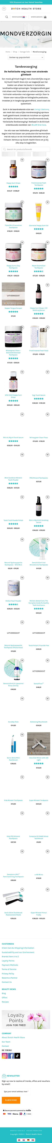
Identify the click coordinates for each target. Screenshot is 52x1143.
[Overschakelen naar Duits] (28, 1140)
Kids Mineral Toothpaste (13, 800)
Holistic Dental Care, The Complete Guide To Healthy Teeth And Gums (39, 603)
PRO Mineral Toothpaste (39, 478)
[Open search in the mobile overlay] (7, 17)
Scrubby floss (13, 722)
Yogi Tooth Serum (38, 395)
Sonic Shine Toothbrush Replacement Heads (13, 914)
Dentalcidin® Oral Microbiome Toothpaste (39, 564)
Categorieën (25, 52)
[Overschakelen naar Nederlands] (23, 1140)
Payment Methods (10, 965)
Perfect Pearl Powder (13, 601)
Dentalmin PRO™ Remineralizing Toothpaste (13, 876)
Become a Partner (9, 978)
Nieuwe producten (34, 1130)
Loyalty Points (8, 961)
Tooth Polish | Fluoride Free (39, 645)
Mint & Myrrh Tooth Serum (13, 437)
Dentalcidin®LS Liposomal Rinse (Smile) (13, 685)
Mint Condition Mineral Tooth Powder (13, 479)
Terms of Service (9, 969)
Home (8, 52)
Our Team (6, 1042)
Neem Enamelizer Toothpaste (38, 267)
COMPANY (6, 1033)
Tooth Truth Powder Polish (13, 520)
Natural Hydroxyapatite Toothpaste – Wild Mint (13, 564)
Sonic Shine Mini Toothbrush (13, 759)
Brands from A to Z (10, 956)
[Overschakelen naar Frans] (33, 1140)
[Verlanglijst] (22, 160)
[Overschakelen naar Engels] (19, 1140)
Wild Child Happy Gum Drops (13, 396)
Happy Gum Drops (13, 183)
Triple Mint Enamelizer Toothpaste (13, 226)
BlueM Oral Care (39, 125)
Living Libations (41, 109)
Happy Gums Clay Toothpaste (13, 267)
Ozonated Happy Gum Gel (38, 225)
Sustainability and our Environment (18, 952)
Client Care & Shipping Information (18, 948)
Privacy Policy (8, 973)
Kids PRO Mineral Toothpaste (13, 837)
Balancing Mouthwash (38, 722)
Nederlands (17, 17)
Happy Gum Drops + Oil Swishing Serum (38, 309)
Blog (4, 993)
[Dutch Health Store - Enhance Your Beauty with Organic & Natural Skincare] (26, 9)
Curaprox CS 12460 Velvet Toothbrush (38, 837)
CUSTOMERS (8, 944)
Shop (15, 52)
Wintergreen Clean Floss (39, 437)
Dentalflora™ (39, 684)
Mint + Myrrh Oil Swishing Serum (38, 521)
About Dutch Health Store (13, 1037)
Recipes (5, 1002)
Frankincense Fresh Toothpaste (38, 184)
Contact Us (7, 982)
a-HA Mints (39, 874)
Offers (4, 997)
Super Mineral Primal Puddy (39, 914)
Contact (5, 1046)
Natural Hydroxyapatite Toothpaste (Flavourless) (13, 646)
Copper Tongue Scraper (13, 308)
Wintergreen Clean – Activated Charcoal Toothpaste (13, 353)
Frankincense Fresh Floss (38, 350)
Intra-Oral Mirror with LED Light (38, 759)
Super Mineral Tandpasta (38, 800)
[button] (4, 9)
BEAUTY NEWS (9, 989)
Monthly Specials (17, 1130)
